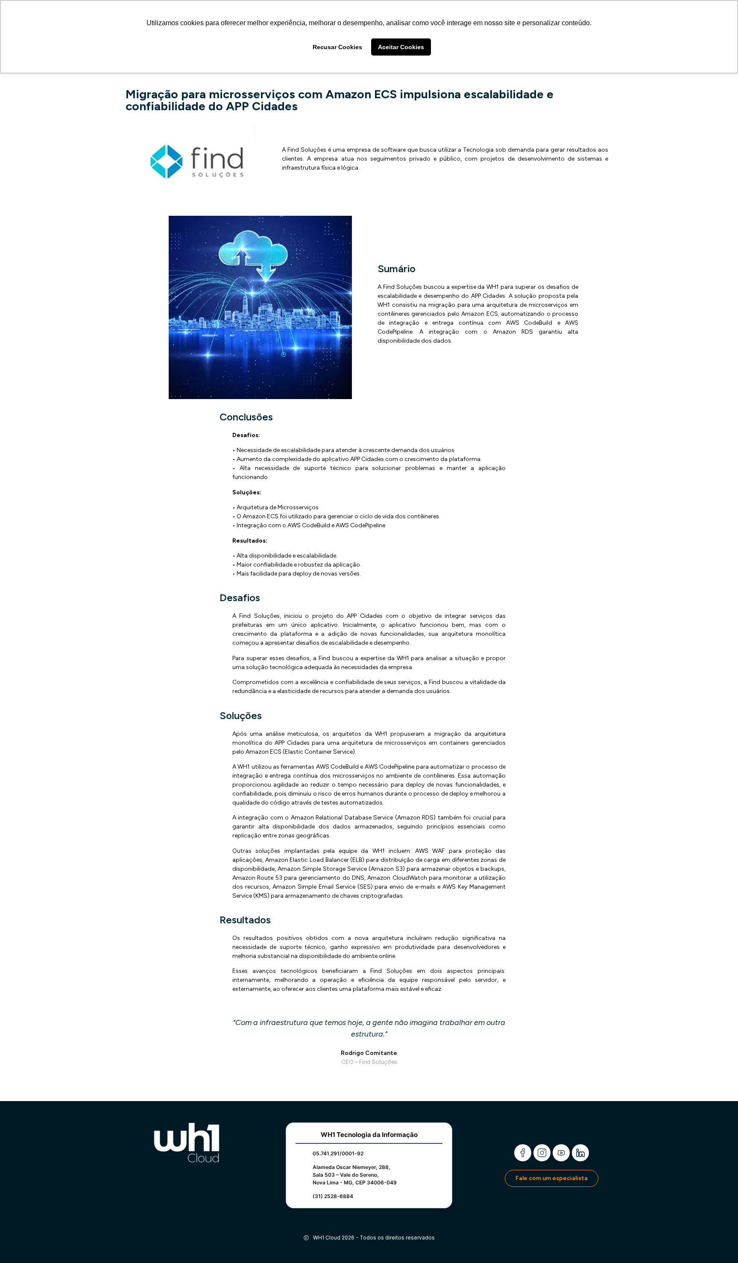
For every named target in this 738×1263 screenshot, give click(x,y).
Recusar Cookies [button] (337, 47)
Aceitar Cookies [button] (401, 47)
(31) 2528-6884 (333, 1196)
